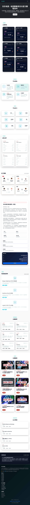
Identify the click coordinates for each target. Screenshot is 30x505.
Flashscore (3, 493)
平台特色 (2, 478)
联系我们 (19, 501)
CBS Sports (3, 494)
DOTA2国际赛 (3, 487)
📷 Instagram (11, 471)
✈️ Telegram (15, 471)
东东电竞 (2, 1)
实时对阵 (15, 14)
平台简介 (2, 481)
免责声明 (16, 501)
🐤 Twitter (2, 471)
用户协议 (14, 501)
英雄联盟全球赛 (3, 488)
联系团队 (15, 263)
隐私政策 (11, 501)
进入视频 (4, 375)
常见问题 (2, 477)
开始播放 (4, 392)
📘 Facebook (7, 471)
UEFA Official (3, 495)
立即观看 (18, 375)
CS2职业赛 (2, 489)
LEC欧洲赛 (2, 485)
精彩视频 (2, 474)
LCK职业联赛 (3, 484)
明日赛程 (2, 479)
